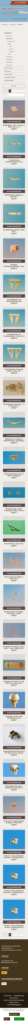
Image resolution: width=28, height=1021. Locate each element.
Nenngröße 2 (9, 35)
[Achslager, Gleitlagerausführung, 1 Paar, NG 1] (14, 248)
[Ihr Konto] (17, 19)
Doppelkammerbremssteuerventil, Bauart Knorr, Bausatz (14, 752)
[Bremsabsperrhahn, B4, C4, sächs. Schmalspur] (14, 458)
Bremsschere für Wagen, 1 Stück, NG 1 (14, 577)
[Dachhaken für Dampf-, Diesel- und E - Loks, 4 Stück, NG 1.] (14, 630)
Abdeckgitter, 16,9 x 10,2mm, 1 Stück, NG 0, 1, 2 (14, 126)
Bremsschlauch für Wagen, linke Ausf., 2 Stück (14, 612)
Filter (15, 86)
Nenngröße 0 (9, 65)
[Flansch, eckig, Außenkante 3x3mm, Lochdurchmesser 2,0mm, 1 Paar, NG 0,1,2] (14, 909)
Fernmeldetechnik (11, 41)
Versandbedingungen (14, 1005)
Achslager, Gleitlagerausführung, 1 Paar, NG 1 (14, 265)
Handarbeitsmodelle (9, 77)
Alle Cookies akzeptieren (19, 1018)
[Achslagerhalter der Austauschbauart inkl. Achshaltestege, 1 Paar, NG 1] (14, 283)
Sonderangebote (8, 80)
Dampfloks (11, 49)
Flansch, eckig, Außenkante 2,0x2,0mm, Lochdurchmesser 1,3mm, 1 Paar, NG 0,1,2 (14, 856)
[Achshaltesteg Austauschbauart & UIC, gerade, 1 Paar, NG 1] (14, 144)
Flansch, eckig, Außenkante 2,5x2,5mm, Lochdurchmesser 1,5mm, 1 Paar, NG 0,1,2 (14, 891)
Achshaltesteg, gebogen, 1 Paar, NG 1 (14, 195)
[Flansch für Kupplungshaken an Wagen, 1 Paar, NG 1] (14, 805)
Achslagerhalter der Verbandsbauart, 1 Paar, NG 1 (14, 335)
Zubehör (9, 54)
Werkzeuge (7, 71)
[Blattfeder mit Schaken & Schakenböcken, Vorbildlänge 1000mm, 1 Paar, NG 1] (14, 423)
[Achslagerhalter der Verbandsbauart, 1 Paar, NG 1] (14, 318)
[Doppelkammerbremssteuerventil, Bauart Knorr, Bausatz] (14, 735)
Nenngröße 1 (9, 38)
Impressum (7, 995)
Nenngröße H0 (9, 62)
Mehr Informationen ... (19, 1010)
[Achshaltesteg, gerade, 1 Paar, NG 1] (14, 213)
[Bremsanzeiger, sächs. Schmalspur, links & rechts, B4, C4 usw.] (14, 492)
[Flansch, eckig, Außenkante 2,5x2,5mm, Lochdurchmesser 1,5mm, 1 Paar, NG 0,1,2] (14, 874)
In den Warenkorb (14, 121)
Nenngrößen (8, 33)
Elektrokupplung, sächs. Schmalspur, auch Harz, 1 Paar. (14, 787)
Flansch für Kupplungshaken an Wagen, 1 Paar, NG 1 (14, 821)
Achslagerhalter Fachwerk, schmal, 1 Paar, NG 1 (14, 370)
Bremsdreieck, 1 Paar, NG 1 (14, 544)
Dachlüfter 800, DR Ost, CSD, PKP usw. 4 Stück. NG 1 (14, 682)
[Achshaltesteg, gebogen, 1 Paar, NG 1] (14, 179)
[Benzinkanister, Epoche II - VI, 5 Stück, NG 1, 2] (14, 388)
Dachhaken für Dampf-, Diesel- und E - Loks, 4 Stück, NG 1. (14, 647)
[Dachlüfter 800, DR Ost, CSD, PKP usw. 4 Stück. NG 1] (14, 665)
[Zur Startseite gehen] (14, 10)
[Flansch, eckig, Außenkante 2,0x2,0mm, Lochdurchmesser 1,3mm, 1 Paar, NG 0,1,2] (14, 840)
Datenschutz (14, 998)
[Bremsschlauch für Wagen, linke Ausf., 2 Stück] (14, 595)
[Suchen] (14, 19)
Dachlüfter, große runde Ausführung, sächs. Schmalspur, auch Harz (14, 717)
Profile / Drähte (8, 68)
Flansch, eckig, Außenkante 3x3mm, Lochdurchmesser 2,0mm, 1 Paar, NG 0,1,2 (14, 926)
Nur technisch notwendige (15, 1014)
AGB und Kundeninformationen (14, 1000)
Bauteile (9, 43)
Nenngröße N (9, 56)
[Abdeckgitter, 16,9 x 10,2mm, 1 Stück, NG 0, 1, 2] (14, 109)
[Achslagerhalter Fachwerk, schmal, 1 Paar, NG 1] (14, 353)
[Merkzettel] (21, 19)
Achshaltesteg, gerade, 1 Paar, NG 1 (14, 230)
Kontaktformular (19, 995)
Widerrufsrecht (14, 1002)
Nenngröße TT (9, 59)
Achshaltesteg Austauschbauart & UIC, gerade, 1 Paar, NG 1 (14, 161)
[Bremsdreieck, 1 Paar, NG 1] (14, 527)
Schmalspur (11, 51)
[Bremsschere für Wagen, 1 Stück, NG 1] (14, 561)
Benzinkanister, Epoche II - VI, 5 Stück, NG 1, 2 (14, 405)
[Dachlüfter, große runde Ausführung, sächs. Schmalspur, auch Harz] (14, 700)
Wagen (10, 46)
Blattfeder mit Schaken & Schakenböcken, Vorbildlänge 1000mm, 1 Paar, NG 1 (14, 440)
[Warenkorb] (24, 19)
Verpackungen (8, 74)
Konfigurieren (7, 1018)
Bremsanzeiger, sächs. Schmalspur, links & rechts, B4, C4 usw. (14, 509)
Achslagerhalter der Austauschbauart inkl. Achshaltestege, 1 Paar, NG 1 (14, 300)
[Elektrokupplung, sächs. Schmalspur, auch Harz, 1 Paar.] (14, 770)
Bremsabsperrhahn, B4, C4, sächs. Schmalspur (14, 474)
